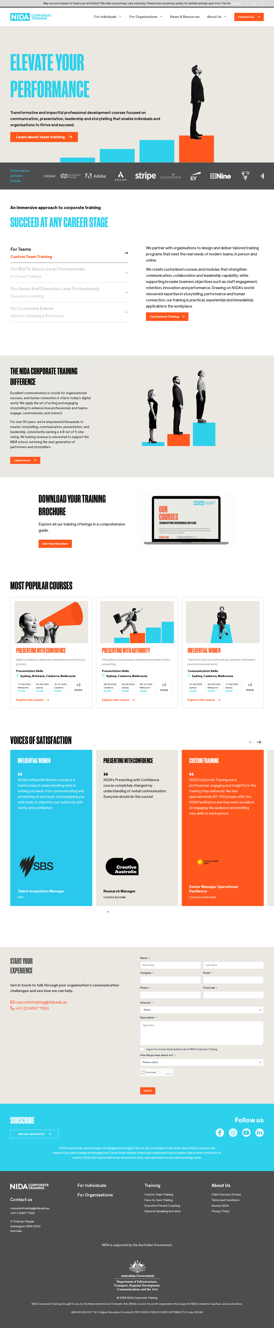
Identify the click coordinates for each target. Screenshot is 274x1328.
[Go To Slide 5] (145, 912)
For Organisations (143, 17)
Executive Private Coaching (162, 1205)
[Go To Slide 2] (119, 912)
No (229, 3)
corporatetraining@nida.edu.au (41, 1002)
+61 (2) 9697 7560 (32, 1008)
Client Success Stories (226, 1194)
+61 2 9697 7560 (22, 1213)
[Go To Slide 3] (128, 912)
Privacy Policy (221, 1211)
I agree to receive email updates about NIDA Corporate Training (181, 1049)
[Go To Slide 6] (154, 912)
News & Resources (185, 17)
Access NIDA (220, 1205)
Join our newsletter (31, 1134)
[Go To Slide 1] (111, 912)
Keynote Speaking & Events (162, 1211)
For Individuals (105, 17)
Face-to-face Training (158, 1200)
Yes (224, 3)
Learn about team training (41, 137)
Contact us (246, 16)
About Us (214, 17)
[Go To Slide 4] (136, 912)
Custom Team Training (158, 1194)
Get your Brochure (55, 543)
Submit (147, 1091)
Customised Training (164, 316)
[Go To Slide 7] (162, 912)
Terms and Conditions (226, 1200)
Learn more (22, 460)
